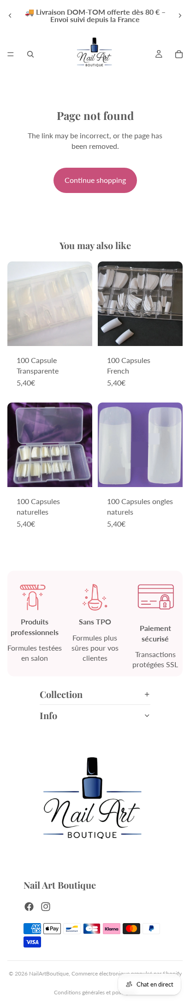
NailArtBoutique (49, 973)
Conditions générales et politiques (95, 992)
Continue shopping (95, 180)
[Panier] (179, 54)
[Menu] (10, 54)
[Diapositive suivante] (180, 16)
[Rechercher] (30, 54)
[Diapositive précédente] (10, 16)
